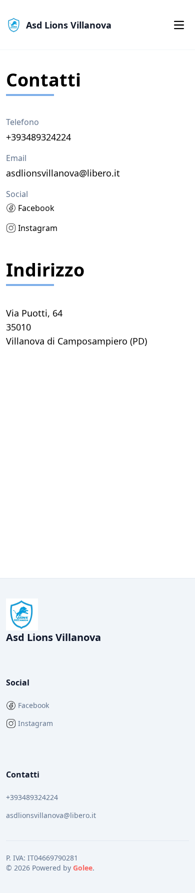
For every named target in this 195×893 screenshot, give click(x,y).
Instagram (38, 228)
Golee (82, 867)
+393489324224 (32, 797)
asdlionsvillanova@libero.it (51, 815)
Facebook (36, 208)
